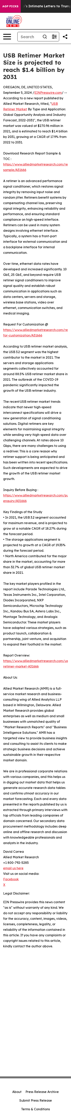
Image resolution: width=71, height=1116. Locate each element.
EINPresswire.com (48, 93)
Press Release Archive (42, 1092)
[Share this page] (65, 37)
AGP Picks (10, 6)
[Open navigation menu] (7, 37)
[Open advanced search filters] (54, 36)
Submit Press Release (35, 1100)
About (16, 1092)
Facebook (11, 879)
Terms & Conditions (35, 1109)
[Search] (45, 36)
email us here (13, 868)
